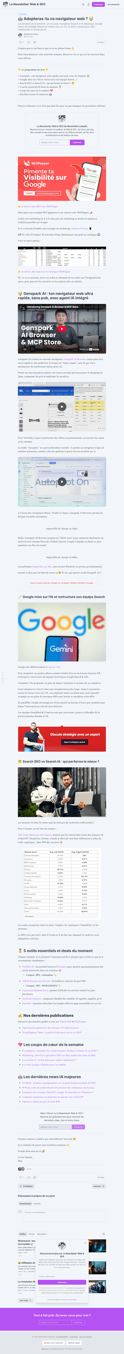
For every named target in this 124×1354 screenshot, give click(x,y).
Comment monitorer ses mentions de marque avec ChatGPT (53, 1097)
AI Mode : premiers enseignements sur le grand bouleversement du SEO (59, 1083)
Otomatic (62, 967)
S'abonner (98, 4)
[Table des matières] (2, 677)
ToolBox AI (28, 967)
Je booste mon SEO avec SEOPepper (39, 206)
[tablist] (30, 1203)
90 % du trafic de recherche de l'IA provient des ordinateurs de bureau (58, 1088)
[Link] (14, 296)
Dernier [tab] (32, 1234)
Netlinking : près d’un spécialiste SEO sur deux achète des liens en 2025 (59, 1055)
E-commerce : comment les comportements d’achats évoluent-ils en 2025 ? (60, 1051)
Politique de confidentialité (73, 1293)
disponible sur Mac (42, 566)
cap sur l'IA (54, 667)
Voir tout (24, 1300)
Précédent (28, 1186)
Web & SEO (66, 1021)
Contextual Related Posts (35, 990)
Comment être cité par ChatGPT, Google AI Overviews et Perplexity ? (58, 1092)
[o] (62, 406)
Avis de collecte (85, 1337)
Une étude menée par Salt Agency (35, 835)
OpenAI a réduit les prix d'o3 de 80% (41, 1101)
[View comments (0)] (28, 42)
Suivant (97, 1186)
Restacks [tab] (37, 1204)
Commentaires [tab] (25, 1204)
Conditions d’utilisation (74, 1288)
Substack (45, 1349)
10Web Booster (30, 981)
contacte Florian (79, 228)
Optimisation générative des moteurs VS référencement (50, 1028)
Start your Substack (54, 1343)
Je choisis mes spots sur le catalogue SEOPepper (45, 271)
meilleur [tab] (22, 1234)
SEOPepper (80, 1021)
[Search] (83, 4)
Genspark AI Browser (74, 359)
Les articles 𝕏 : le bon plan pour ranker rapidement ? (49, 1060)
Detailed (26, 1003)
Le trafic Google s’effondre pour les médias (44, 1065)
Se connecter (114, 4)
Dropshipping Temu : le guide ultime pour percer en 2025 (51, 1032)
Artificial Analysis (31, 999)
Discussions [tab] (41, 1234)
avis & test (44, 981)
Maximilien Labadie (31, 34)
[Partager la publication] (88, 4)
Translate (23, 14)
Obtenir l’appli (74, 1343)
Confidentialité (62, 1337)
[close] (85, 1243)
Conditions (73, 1337)
